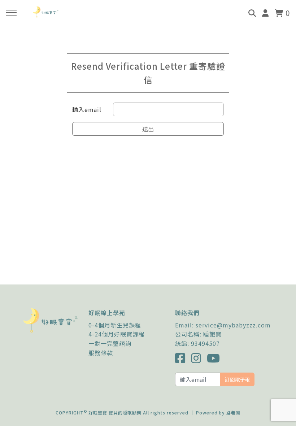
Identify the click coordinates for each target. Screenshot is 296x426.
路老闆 (233, 412)
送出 (148, 129)
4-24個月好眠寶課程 (116, 334)
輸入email (86, 109)
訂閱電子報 (237, 379)
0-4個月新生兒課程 (114, 325)
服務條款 (100, 352)
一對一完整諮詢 (109, 343)
